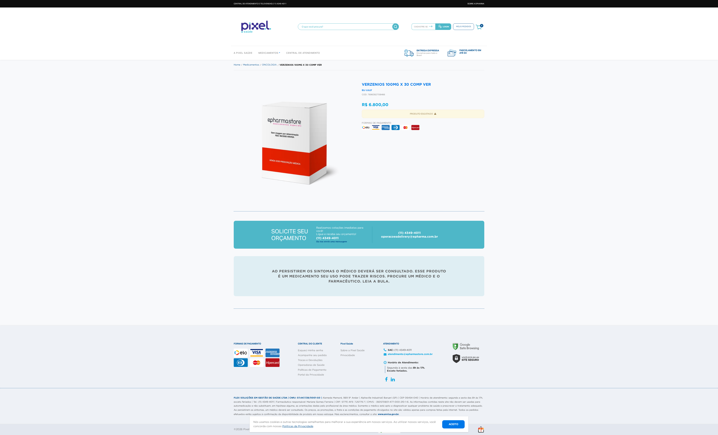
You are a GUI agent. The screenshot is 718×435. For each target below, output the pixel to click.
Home (237, 65)
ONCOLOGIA (269, 65)
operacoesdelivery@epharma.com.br (409, 236)
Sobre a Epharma (475, 4)
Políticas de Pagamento (312, 370)
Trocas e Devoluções (310, 360)
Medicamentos (268, 53)
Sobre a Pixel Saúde (352, 350)
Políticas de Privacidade (297, 426)
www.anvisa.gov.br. (388, 414)
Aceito (453, 424)
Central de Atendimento (303, 53)
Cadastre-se (421, 27)
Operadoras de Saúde (311, 365)
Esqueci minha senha (310, 350)
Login (446, 27)
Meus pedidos (463, 27)
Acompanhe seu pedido (312, 355)
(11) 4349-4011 (409, 232)
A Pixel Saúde (243, 53)
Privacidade (347, 355)
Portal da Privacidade (311, 375)
